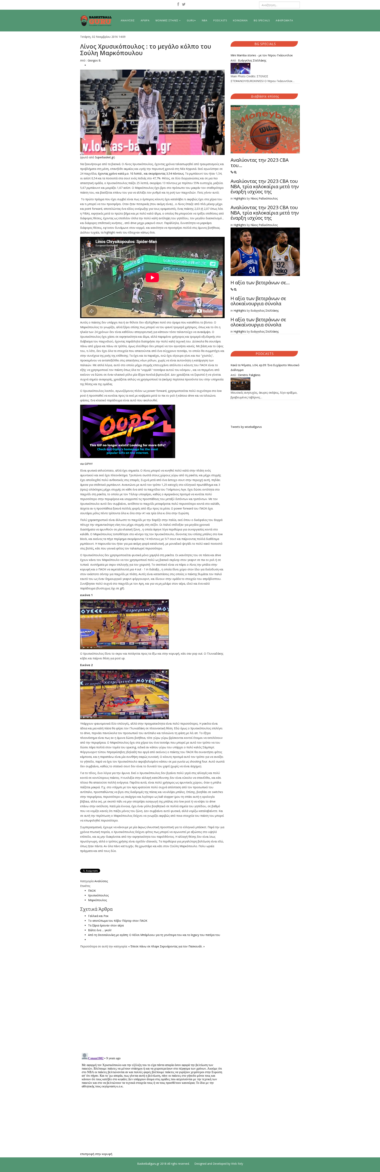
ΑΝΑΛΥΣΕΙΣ (128, 20)
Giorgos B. (94, 60)
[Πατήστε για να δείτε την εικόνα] (152, 112)
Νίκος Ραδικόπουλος (264, 198)
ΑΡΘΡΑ (145, 20)
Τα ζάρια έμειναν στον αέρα (106, 925)
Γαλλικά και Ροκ (98, 916)
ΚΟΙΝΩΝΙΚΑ (240, 20)
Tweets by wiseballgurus (246, 427)
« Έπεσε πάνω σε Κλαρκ (143, 946)
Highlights (240, 198)
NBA (204, 20)
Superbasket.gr (104, 157)
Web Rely (237, 1163)
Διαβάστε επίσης (265, 96)
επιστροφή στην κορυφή (96, 1154)
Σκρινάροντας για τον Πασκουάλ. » (182, 946)
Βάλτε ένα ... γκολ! (99, 930)
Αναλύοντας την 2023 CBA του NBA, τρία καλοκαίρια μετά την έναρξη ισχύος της (265, 186)
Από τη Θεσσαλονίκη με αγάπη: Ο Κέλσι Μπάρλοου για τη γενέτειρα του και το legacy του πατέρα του (154, 935)
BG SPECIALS (262, 20)
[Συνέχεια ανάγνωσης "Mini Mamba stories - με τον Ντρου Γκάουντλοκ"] (265, 68)
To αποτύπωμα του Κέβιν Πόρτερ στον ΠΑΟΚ (117, 920)
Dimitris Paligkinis (249, 375)
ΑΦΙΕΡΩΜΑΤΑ (284, 20)
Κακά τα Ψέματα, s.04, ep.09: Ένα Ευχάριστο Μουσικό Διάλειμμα (265, 367)
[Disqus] (152, 998)
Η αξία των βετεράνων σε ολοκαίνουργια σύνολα (258, 301)
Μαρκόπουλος (97, 900)
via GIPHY (86, 464)
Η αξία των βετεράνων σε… (260, 282)
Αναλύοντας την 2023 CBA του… (260, 162)
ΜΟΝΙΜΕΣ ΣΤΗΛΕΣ (167, 20)
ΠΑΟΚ (92, 890)
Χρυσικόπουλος (98, 895)
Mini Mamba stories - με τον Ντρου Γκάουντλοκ (262, 55)
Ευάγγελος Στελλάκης (252, 60)
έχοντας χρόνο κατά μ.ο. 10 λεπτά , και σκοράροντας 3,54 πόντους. (141, 173)
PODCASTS (220, 20)
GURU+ (191, 20)
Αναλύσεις (101, 881)
